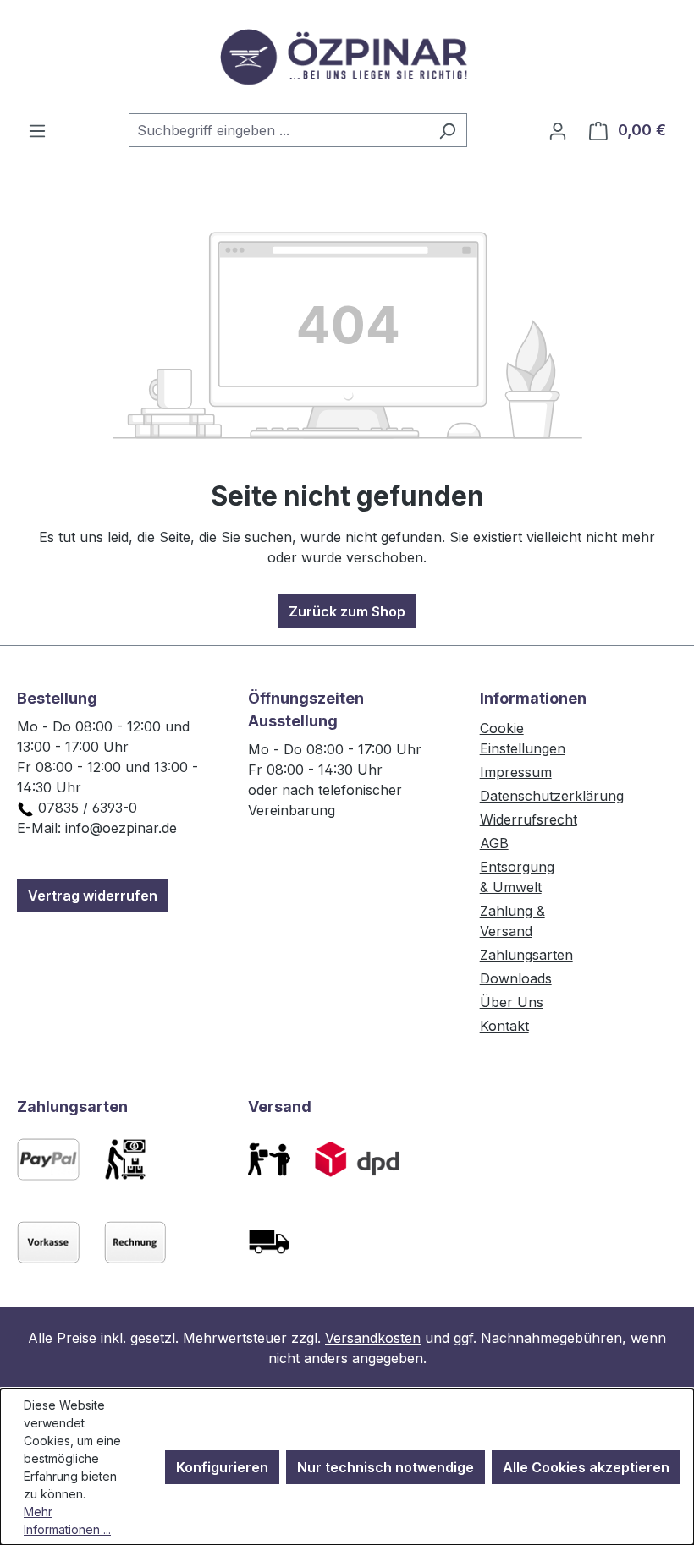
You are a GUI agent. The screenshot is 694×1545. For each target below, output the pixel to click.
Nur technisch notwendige (385, 1467)
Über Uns (511, 1002)
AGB (494, 843)
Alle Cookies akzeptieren (586, 1467)
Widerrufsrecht (528, 819)
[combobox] (278, 130)
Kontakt (504, 1025)
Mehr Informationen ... (67, 1520)
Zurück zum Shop (347, 611)
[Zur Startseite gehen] (347, 56)
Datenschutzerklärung (552, 795)
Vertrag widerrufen (92, 895)
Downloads (516, 978)
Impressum (516, 772)
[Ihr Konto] (557, 130)
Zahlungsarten (526, 954)
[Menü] (37, 130)
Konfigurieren (222, 1467)
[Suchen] (447, 130)
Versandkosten (373, 1337)
